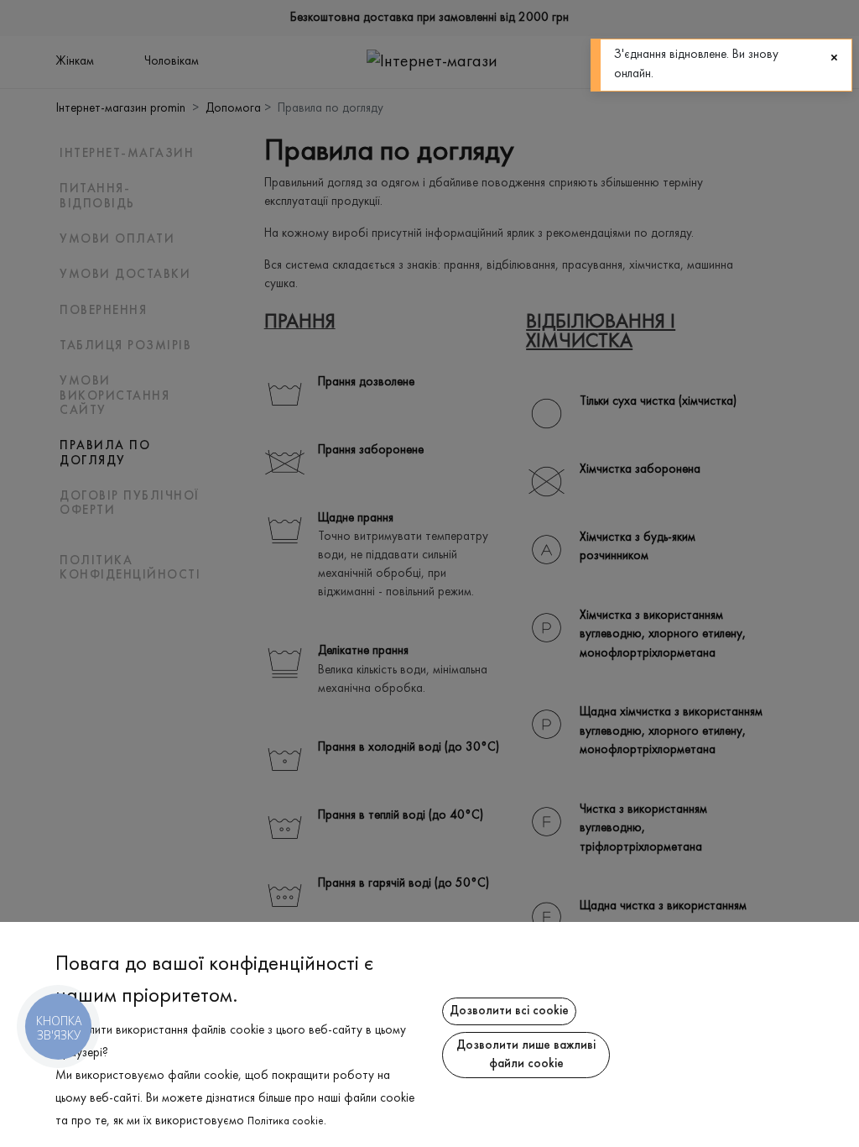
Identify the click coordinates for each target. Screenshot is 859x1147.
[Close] (834, 57)
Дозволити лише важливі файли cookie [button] (526, 1055)
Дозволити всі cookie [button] (509, 1011)
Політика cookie (285, 1122)
